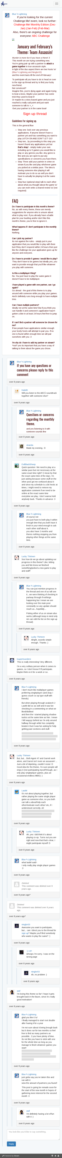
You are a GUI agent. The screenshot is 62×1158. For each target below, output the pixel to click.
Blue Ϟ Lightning (19, 14)
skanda (29, 445)
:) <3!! (29, 951)
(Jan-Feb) (31, 28)
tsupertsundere (24, 659)
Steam (16, 1156)
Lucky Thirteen (28, 556)
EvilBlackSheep (29, 464)
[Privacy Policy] (58, 1156)
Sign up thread (35, 114)
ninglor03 (26, 924)
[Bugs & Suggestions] (55, 1156)
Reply (11, 1144)
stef (18, 991)
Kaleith (25, 390)
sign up (25, 933)
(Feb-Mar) (43, 28)
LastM (24, 790)
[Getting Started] (52, 1156)
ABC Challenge (41, 35)
